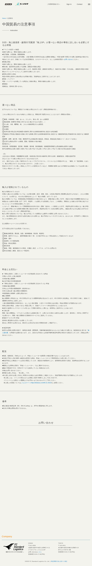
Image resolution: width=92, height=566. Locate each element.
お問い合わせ (68, 59)
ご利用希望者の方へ (53, 4)
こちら (40, 552)
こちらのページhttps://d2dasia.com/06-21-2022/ (36, 382)
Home (4, 18)
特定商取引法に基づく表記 (59, 561)
